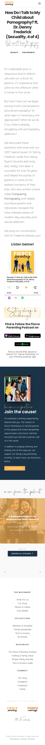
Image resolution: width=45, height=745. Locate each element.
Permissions (14, 739)
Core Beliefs (22, 610)
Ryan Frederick (28, 52)
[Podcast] (17, 388)
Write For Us (23, 599)
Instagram (22, 681)
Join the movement (14, 468)
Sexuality (14, 52)
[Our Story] (23, 719)
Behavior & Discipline (22, 625)
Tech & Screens (22, 633)
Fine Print (31, 739)
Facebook (22, 685)
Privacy (23, 739)
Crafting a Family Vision (23, 655)
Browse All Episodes (21, 554)
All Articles (22, 636)
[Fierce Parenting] (9, 3)
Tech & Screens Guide (22, 663)
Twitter (22, 689)
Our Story (22, 603)
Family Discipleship (22, 629)
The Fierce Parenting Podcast (22, 651)
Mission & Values (22, 607)
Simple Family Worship (22, 659)
